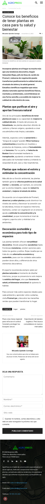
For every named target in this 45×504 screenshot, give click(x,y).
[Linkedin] (12, 461)
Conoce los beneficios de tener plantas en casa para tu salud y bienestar (20, 23)
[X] (20, 461)
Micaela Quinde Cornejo (11, 33)
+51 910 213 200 (14, 494)
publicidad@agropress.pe (18, 488)
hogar (16, 309)
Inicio (4, 8)
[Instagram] (8, 461)
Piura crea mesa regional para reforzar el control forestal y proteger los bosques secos (12, 323)
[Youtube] (25, 461)
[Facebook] (3, 461)
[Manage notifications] (5, 499)
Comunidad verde (14, 8)
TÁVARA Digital (15, 457)
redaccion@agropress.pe (18, 483)
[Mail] (16, 461)
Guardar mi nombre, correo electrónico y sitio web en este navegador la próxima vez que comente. (21, 421)
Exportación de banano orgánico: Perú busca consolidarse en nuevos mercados (33, 323)
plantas (22, 309)
